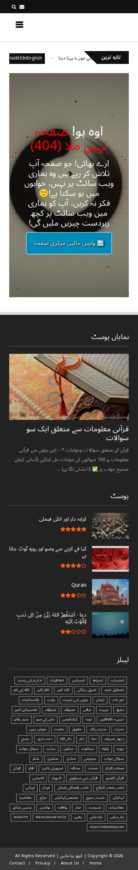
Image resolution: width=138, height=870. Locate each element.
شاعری (53, 758)
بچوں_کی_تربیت (75, 700)
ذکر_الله (65, 739)
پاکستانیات (30, 700)
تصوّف (50, 709)
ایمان (100, 700)
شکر (35, 758)
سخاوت (87, 748)
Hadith (21, 817)
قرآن (17, 768)
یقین (78, 817)
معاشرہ (25, 797)
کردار (46, 787)
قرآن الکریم (115, 778)
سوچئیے (90, 758)
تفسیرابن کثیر (26, 709)
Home (95, 863)
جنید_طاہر (21, 719)
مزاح (43, 797)
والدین (44, 807)
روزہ (120, 748)
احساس (78, 680)
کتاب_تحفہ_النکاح (110, 787)
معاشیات (116, 807)
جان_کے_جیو (45, 719)
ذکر (81, 739)
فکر (31, 768)
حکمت (59, 729)
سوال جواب (29, 748)
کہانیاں (118, 797)
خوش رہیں (37, 729)
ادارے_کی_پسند (29, 680)
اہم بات (118, 700)
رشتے (25, 739)
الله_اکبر (43, 690)
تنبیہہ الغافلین (112, 719)
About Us (70, 863)
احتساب (117, 680)
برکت (51, 700)
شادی (71, 758)
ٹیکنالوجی (70, 719)
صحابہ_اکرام (114, 768)
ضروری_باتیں (52, 768)
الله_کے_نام (21, 690)
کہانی (30, 787)
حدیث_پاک (98, 729)
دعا (94, 739)
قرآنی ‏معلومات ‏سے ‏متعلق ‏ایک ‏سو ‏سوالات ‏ (77, 433)
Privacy (42, 863)
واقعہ (62, 807)
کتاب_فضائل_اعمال (72, 787)
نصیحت (95, 807)
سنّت (51, 748)
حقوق (77, 729)
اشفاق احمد (114, 690)
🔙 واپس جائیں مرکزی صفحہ (69, 243)
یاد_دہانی (117, 817)
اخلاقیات (57, 680)
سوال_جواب (114, 758)
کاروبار (56, 778)
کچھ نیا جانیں (100, 27)
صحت (93, 768)
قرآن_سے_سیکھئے (83, 778)
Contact (17, 863)
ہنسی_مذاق (22, 807)
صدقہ (75, 768)
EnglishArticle (51, 817)
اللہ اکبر (63, 690)
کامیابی (38, 778)
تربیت (104, 709)
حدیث (119, 729)
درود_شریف (114, 739)
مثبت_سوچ (95, 797)
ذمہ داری (44, 739)
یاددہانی (96, 817)
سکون (68, 748)
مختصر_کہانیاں (66, 797)
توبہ (88, 719)
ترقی (87, 709)
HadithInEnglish (34, 58)
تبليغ (120, 709)
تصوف (69, 709)
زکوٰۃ (105, 748)
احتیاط (98, 680)
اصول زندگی (86, 690)
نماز (78, 807)
